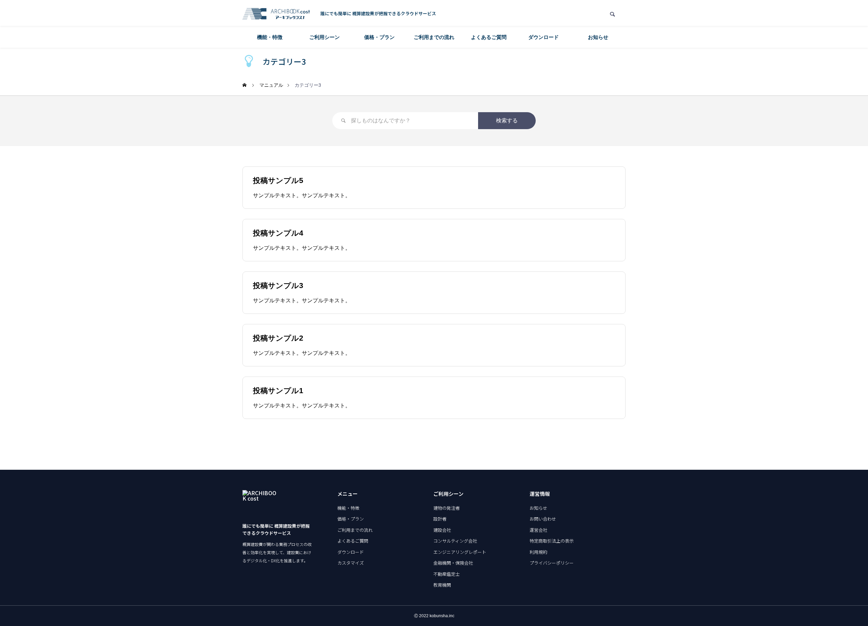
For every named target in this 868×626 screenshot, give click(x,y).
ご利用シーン (324, 37)
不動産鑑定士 (446, 574)
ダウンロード (543, 37)
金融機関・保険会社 (453, 563)
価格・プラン (379, 37)
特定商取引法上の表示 (552, 541)
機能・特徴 (269, 37)
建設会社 (442, 530)
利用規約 (538, 552)
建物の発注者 (446, 508)
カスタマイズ (350, 563)
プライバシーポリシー (552, 563)
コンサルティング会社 (455, 541)
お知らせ (598, 37)
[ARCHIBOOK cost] (276, 13)
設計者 (440, 519)
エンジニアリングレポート (459, 552)
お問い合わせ (543, 519)
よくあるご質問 (489, 37)
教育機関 (442, 585)
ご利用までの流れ (434, 37)
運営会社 (538, 530)
